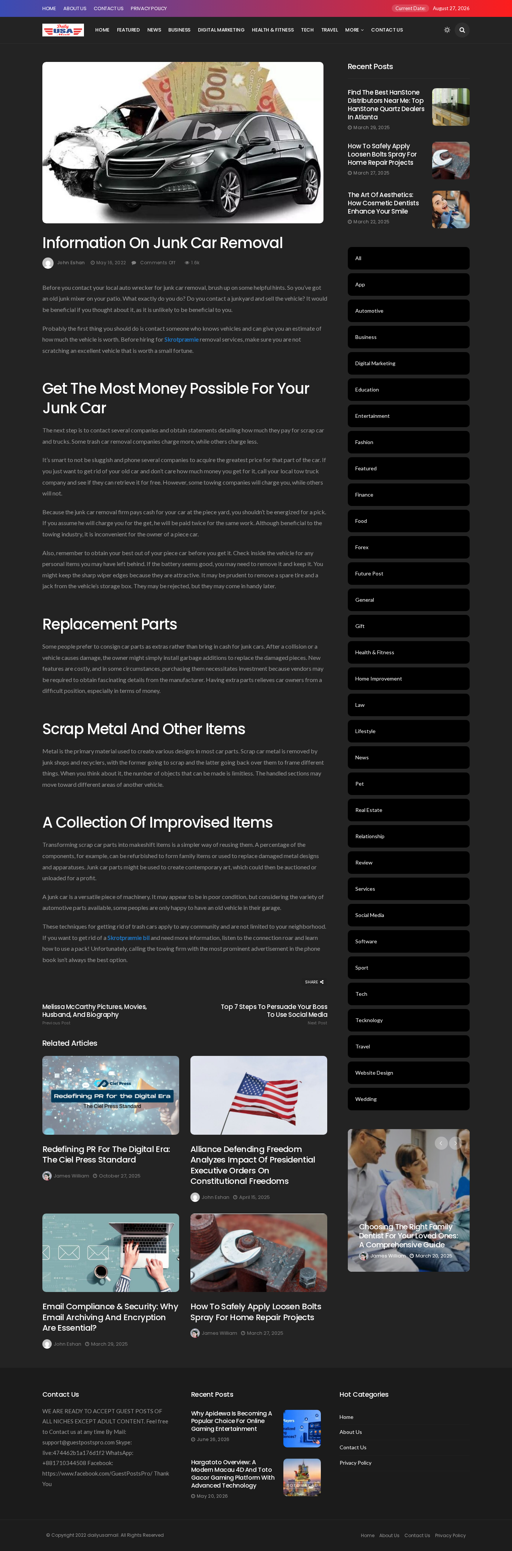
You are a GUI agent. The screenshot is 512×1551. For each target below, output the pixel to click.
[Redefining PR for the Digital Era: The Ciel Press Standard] (110, 1095)
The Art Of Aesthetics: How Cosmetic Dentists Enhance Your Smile (383, 203)
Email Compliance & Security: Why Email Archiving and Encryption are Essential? (110, 1317)
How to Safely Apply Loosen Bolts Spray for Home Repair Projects (255, 1312)
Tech (307, 29)
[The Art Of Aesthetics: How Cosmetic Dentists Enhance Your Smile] (451, 209)
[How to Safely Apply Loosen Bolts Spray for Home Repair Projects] (258, 1253)
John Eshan (71, 262)
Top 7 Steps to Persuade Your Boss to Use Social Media (274, 1014)
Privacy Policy (149, 8)
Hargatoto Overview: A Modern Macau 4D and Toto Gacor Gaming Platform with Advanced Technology (233, 1474)
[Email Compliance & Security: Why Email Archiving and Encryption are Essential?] (110, 1253)
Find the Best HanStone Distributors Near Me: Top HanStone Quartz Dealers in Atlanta (386, 105)
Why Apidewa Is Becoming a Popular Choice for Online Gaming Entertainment (231, 1421)
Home (49, 8)
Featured (128, 29)
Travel (329, 29)
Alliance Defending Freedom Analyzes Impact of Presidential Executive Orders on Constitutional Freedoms (252, 1165)
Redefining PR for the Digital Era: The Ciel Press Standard (106, 1154)
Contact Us (108, 8)
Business (179, 29)
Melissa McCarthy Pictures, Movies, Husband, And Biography (94, 1014)
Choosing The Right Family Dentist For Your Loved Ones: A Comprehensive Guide (408, 1235)
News (154, 29)
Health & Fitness (272, 29)
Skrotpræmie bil (129, 937)
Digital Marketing (221, 29)
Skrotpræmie (182, 339)
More (352, 29)
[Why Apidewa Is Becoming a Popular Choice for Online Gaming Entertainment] (302, 1428)
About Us (74, 8)
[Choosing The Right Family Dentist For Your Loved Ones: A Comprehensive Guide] (409, 1200)
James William (71, 1175)
